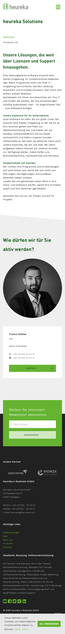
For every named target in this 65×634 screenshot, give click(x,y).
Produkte (10, 42)
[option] (17, 472)
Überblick (8, 37)
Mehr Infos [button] (21, 629)
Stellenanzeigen (11, 532)
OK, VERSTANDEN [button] (49, 624)
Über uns (8, 540)
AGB (5, 536)
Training (7, 547)
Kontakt (31, 368)
